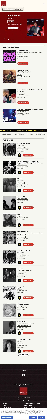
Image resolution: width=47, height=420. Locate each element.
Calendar (5, 403)
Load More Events (23, 354)
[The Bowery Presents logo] (3, 3)
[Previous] (4, 39)
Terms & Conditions (29, 407)
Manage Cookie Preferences (7, 417)
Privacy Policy (28, 405)
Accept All (33, 417)
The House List (7, 407)
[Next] (8, 39)
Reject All (41, 417)
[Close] (45, 410)
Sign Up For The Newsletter (23, 385)
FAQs (4, 405)
